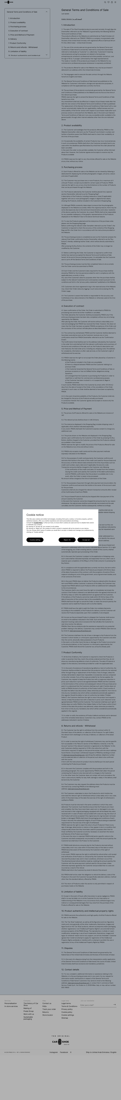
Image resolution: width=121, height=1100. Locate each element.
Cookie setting (35, 540)
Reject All (67, 540)
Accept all (86, 540)
